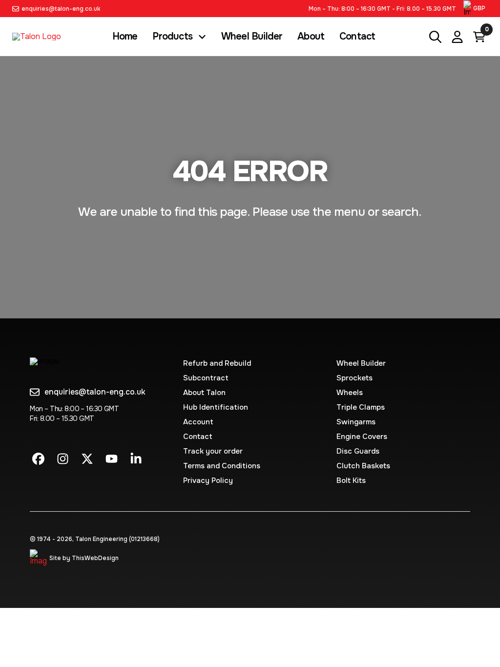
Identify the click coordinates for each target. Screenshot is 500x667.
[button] (475, 8)
